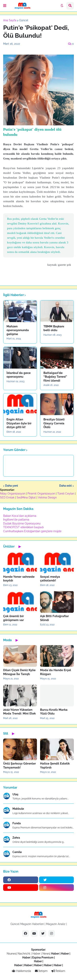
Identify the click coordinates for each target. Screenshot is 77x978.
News (46, 953)
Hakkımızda (23, 970)
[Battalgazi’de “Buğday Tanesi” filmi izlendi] (57, 358)
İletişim (43, 970)
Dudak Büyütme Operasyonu (21, 523)
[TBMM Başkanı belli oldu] (57, 311)
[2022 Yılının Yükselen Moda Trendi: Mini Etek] (20, 695)
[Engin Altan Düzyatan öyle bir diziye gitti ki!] (20, 404)
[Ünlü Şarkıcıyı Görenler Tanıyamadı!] (20, 749)
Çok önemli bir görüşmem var (13, 618)
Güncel (23, 20)
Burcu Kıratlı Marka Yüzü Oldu (54, 711)
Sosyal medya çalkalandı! (50, 578)
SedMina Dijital (26, 497)
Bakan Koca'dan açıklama (19, 515)
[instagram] (56, 887)
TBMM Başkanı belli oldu (53, 328)
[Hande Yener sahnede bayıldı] (20, 562)
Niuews (11, 953)
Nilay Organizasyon (12, 493)
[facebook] (20, 879)
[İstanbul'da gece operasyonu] (20, 358)
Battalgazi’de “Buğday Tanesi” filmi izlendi (55, 376)
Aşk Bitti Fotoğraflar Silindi (54, 618)
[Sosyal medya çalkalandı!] (57, 562)
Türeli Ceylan (65, 493)
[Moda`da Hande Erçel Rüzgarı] (57, 656)
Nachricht (24, 953)
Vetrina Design (47, 497)
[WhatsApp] (20, 895)
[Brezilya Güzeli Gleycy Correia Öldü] (57, 404)
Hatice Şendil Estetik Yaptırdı (55, 765)
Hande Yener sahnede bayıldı (19, 578)
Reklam (60, 970)
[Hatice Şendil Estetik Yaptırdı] (57, 749)
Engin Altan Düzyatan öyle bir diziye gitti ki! (19, 423)
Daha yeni (11, 485)
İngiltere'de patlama (16, 519)
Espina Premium (43, 957)
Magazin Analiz (55, 924)
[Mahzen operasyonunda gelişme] (20, 311)
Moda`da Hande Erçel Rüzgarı (55, 672)
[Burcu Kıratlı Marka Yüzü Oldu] (57, 695)
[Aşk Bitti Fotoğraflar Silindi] (57, 602)
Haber (36, 953)
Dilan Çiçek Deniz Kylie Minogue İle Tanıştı (19, 672)
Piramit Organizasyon (41, 493)
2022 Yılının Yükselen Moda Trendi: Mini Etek (19, 711)
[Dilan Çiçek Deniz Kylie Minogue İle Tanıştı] (20, 656)
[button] (4, 5)
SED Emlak (7, 497)
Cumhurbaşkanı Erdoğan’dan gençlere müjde (32, 531)
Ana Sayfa (9, 20)
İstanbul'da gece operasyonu (19, 375)
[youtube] (20, 887)
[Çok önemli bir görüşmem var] (20, 602)
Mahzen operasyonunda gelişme (18, 330)
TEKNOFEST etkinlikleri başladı (23, 527)
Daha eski (65, 485)
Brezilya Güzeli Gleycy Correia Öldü (54, 423)
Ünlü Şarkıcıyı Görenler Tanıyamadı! (19, 765)
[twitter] (56, 879)
